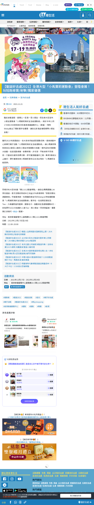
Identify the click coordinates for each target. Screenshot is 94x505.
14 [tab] (49, 34)
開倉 (49, 472)
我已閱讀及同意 (75, 495)
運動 (24, 306)
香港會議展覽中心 (17, 286)
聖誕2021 (17, 297)
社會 (57, 475)
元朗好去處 (83, 472)
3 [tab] (46, 28)
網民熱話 (36, 482)
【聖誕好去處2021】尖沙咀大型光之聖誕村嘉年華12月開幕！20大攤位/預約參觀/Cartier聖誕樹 (28, 239)
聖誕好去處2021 (22, 302)
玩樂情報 (13, 97)
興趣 (39, 306)
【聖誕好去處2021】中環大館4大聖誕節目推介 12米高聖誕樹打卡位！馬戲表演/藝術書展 (29, 258)
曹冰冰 (9, 104)
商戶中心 (68, 5)
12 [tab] (53, 31)
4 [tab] (49, 28)
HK (14, 5)
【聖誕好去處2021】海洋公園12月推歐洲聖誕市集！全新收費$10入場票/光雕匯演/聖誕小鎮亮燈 (29, 245)
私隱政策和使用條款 (10, 497)
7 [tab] (42, 31)
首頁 (5, 97)
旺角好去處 (48, 475)
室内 (38, 297)
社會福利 (82, 475)
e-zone (55, 5)
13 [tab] (46, 34)
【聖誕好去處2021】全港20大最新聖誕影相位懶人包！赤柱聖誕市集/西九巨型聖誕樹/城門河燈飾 (29, 252)
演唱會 (9, 21)
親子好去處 (48, 297)
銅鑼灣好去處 (71, 472)
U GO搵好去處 (73, 9)
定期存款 (41, 26)
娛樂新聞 (31, 26)
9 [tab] (46, 31)
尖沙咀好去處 (58, 472)
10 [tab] (49, 31)
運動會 (7, 297)
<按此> (15, 211)
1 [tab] (42, 28)
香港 (47, 306)
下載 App (80, 5)
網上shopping (37, 302)
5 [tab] (51, 28)
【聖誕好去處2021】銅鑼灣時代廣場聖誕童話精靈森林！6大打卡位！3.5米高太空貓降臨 (28, 265)
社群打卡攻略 (88, 9)
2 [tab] (44, 28)
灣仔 (6, 286)
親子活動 (7, 302)
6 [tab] (53, 28)
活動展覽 (36, 472)
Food (30, 5)
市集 (44, 472)
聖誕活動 (28, 297)
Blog (47, 5)
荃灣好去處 (37, 475)
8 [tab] (44, 31)
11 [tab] (51, 31)
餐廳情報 (64, 475)
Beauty (38, 5)
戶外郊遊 (73, 475)
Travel (22, 5)
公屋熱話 (22, 26)
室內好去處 (25, 97)
